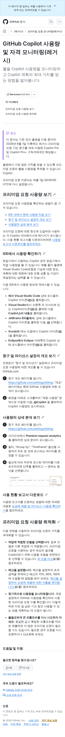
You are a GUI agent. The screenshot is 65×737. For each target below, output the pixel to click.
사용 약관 (33, 720)
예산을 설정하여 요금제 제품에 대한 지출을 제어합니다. (35, 582)
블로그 (45, 724)
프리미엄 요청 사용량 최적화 (29, 521)
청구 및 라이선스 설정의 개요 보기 (29, 219)
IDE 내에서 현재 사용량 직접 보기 (29, 214)
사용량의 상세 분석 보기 (23, 224)
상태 (5, 724)
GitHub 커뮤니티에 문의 (19, 689)
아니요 (26, 667)
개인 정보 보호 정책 (12, 674)
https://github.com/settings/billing (30, 382)
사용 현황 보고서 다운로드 (23, 495)
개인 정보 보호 (49, 720)
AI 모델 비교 (45, 559)
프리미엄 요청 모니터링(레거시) (45, 31)
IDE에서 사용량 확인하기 (22, 254)
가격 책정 (15, 724)
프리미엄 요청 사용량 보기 (27, 194)
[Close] (55, 6)
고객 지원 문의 (14, 695)
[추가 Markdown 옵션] (34, 94)
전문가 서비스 (31, 724)
